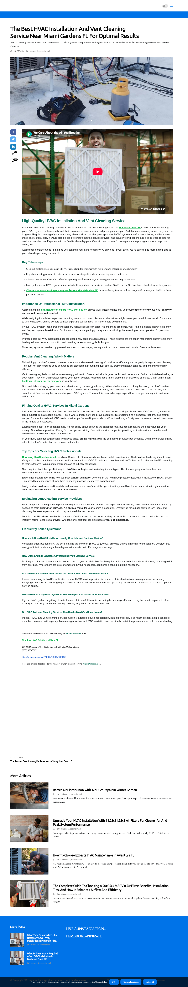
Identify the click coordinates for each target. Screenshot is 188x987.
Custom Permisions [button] (131, 982)
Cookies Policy (101, 982)
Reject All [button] (150, 982)
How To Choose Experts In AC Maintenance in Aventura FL (93, 855)
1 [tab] (91, 120)
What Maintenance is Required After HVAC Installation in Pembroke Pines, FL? (42, 956)
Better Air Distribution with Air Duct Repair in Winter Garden (95, 790)
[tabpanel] (91, 91)
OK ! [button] (114, 982)
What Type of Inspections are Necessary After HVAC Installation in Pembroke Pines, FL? (42, 938)
